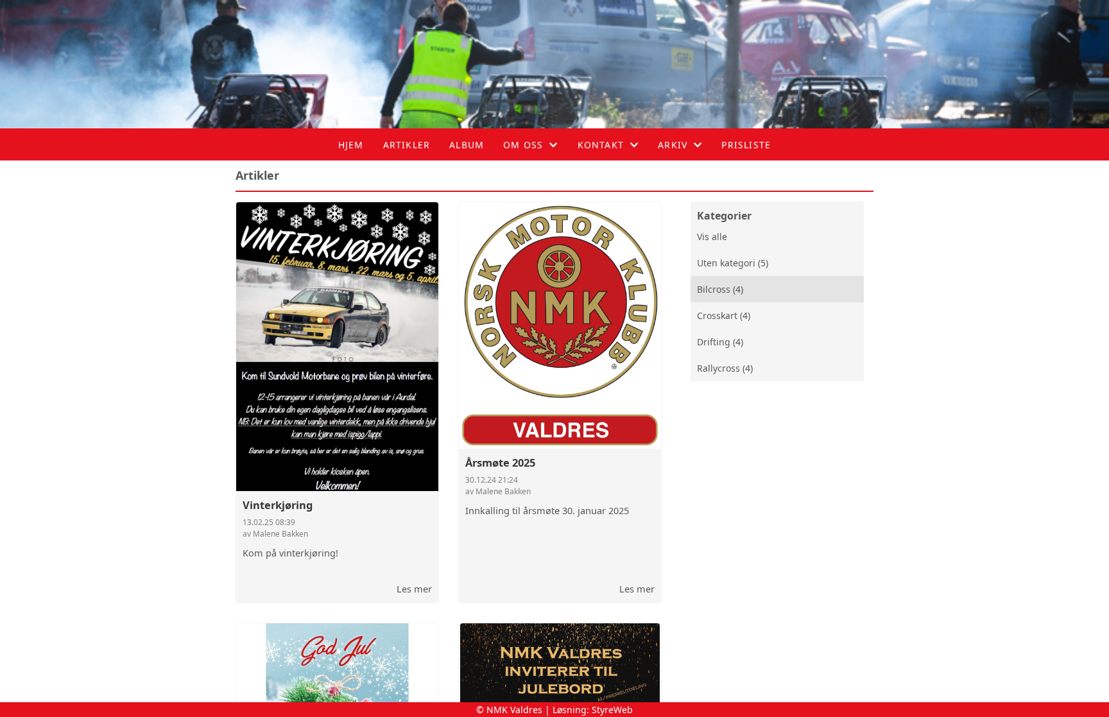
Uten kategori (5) (732, 263)
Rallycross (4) (725, 368)
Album (466, 145)
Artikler (407, 145)
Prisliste (746, 145)
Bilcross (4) (720, 289)
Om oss (523, 145)
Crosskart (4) (723, 315)
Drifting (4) (720, 342)
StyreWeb (612, 710)
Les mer (414, 588)
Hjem (351, 145)
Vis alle (712, 236)
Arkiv (672, 145)
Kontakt (601, 145)
